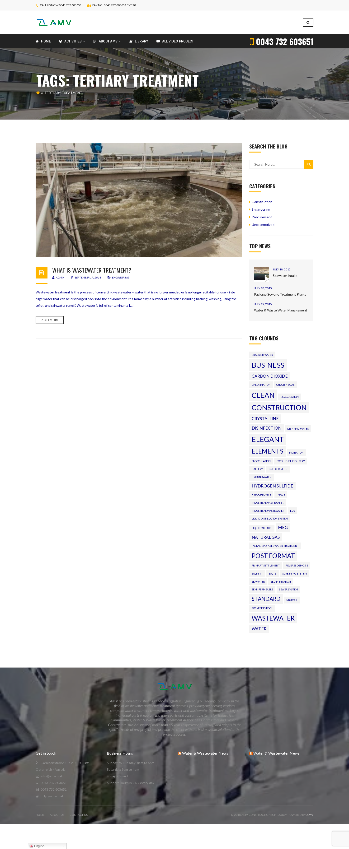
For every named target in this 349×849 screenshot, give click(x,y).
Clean (263, 395)
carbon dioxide (270, 376)
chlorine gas (285, 384)
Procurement (262, 217)
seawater (258, 581)
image (281, 494)
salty (272, 573)
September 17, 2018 (88, 277)
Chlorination (261, 384)
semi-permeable (262, 589)
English (38, 846)
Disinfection (266, 428)
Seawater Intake (285, 276)
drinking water (298, 428)
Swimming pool (262, 608)
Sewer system (288, 589)
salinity (257, 573)
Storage (292, 599)
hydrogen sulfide (272, 485)
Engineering (120, 277)
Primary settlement (266, 565)
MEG (283, 527)
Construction (262, 202)
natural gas (266, 537)
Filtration (296, 452)
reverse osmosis (297, 565)
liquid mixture (262, 527)
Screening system (294, 573)
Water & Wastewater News (205, 753)
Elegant (268, 439)
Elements (267, 451)
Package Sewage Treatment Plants (280, 294)
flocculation (261, 461)
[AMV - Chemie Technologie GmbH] (54, 22)
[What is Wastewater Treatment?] (139, 200)
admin (59, 277)
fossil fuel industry (291, 461)
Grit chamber (278, 468)
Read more (50, 320)
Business (268, 365)
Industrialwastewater (267, 502)
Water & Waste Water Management (280, 310)
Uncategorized (263, 225)
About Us (57, 815)
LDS (292, 510)
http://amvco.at (52, 796)
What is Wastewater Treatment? (91, 270)
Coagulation (290, 396)
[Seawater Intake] (261, 274)
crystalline (265, 418)
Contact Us (79, 815)
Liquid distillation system (270, 518)
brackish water (262, 354)
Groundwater (261, 476)
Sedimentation (281, 581)
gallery (257, 468)
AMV (310, 815)
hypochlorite (261, 494)
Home (40, 815)
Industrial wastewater (268, 510)
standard (266, 599)
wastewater (273, 618)
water (259, 628)
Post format (273, 556)
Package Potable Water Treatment (275, 545)
